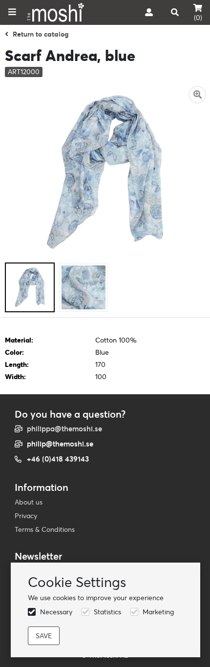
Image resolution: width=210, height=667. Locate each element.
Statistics (107, 611)
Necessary (56, 611)
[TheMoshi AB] (55, 12)
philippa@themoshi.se (64, 428)
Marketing (158, 611)
